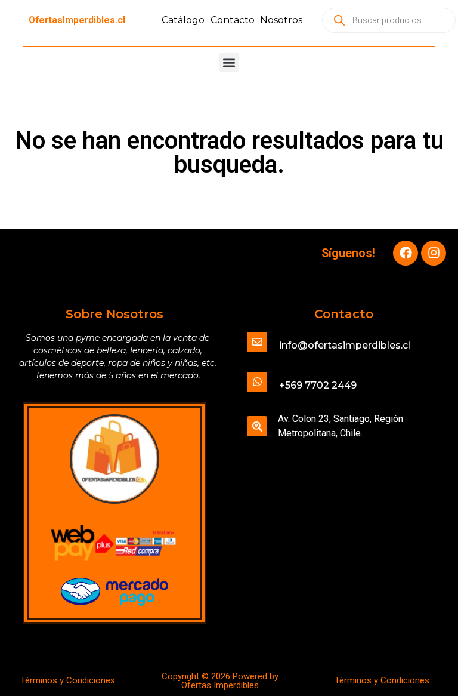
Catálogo (183, 20)
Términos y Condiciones (67, 680)
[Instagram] (433, 253)
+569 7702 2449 (318, 385)
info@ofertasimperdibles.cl (344, 345)
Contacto (233, 20)
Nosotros (281, 20)
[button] (229, 62)
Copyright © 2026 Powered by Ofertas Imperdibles (220, 681)
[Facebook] (405, 253)
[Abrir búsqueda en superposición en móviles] (388, 20)
